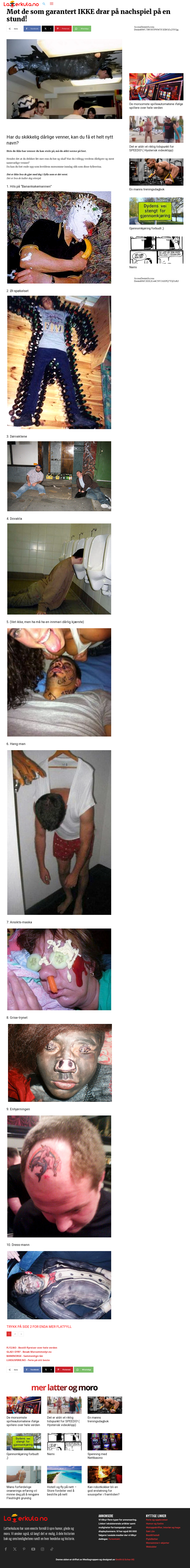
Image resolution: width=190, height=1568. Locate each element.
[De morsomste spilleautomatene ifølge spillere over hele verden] (24, 1405)
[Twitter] (15, 1549)
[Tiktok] (52, 1549)
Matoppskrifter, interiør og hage (163, 1527)
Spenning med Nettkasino (97, 1456)
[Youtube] (33, 1549)
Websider (151, 1546)
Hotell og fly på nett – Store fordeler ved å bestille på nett (62, 1490)
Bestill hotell (152, 1535)
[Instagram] (177, 4)
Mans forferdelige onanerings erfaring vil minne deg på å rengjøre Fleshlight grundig (23, 1492)
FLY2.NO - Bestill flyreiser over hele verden (32, 1347)
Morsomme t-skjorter (157, 1542)
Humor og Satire (155, 1523)
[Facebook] (172, 4)
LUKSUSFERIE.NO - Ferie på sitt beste (28, 1360)
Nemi (51, 1454)
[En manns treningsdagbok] (105, 1405)
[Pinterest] (24, 1549)
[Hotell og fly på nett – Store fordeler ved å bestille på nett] (64, 1474)
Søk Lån (150, 1531)
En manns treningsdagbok (98, 1419)
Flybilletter (152, 1539)
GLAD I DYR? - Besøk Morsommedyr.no (29, 1351)
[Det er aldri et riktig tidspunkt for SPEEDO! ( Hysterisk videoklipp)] (64, 1405)
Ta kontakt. (114, 1539)
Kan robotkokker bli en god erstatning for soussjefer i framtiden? (103, 1490)
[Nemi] (64, 1441)
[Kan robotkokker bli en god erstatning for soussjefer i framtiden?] (105, 1474)
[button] (44, 4)
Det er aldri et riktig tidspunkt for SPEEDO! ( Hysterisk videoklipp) (63, 1421)
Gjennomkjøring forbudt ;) (146, 228)
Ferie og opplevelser (157, 1519)
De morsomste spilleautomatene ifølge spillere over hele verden (23, 1421)
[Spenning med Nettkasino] (105, 1441)
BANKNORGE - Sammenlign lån (25, 1356)
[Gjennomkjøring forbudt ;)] (24, 1441)
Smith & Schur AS (125, 1559)
